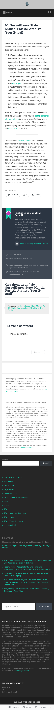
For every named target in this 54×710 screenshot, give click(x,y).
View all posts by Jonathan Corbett (34, 244)
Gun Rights (8, 481)
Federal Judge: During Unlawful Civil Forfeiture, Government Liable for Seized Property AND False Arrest (27, 568)
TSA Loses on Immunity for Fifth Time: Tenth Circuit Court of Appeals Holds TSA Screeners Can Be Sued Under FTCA (26, 582)
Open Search (49, 12)
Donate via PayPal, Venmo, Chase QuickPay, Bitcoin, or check (26, 547)
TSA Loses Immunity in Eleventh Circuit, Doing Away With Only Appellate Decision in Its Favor (27, 561)
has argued (17, 83)
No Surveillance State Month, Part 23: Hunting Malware (24, 273)
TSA (5, 509)
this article (12, 128)
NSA (6, 501)
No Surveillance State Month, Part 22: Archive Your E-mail (23, 29)
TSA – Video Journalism (14, 521)
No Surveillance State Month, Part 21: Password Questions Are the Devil (28, 267)
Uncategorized (10, 525)
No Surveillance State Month (20, 259)
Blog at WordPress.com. (27, 702)
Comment (38, 352)
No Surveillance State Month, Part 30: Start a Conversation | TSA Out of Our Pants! (27, 308)
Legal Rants (9, 489)
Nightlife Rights (10, 493)
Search (5, 460)
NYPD (6, 505)
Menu (9, 12)
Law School (9, 485)
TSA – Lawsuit (10, 517)
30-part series (25, 140)
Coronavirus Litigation (13, 477)
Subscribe (44, 606)
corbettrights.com (27, 447)
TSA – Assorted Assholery (15, 513)
